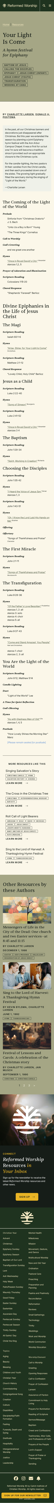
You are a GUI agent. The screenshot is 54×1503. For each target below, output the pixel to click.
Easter (7, 954)
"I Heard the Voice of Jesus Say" (24, 491)
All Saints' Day (9, 1335)
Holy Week (8, 1281)
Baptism (32, 1425)
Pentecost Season (11, 1324)
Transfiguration (15, 81)
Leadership (8, 1463)
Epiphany (10, 73)
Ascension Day (10, 1314)
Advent (6, 1238)
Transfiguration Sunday (14, 1265)
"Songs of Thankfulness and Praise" (26, 572)
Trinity (31, 1325)
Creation (7, 1399)
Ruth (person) (13, 835)
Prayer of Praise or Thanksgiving (37, 1457)
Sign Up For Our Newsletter (22, 1495)
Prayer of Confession (38, 1384)
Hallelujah (38, 954)
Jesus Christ (23, 824)
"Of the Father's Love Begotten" (24, 606)
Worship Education (37, 1347)
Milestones (34, 1238)
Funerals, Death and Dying (12, 1431)
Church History (10, 1383)
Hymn (30, 775)
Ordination (33, 1268)
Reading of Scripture (38, 1414)
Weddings (33, 1331)
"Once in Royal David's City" (22, 261)
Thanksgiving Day (24, 858)
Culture (6, 1405)
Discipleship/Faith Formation (11, 1417)
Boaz (21, 821)
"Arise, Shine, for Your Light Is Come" (27, 348)
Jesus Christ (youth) (17, 77)
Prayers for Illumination (39, 1409)
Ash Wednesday (10, 1276)
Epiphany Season (11, 1254)
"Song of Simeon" (16, 404)
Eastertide (7, 1308)
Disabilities (8, 1410)
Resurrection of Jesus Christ (18, 958)
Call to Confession (37, 1378)
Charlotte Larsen (20, 114)
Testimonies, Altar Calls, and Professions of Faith (40, 1437)
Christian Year (9, 1378)
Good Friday (8, 1297)
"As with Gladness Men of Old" (23, 719)
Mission (32, 1243)
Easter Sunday (10, 1303)
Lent (5, 1270)
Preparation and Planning (36, 1286)
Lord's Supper (35, 1450)
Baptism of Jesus (15, 65)
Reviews (32, 1309)
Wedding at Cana (15, 85)
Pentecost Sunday (11, 1319)
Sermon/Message (37, 1419)
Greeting (33, 1368)
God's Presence (22, 954)
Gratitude (7, 1438)
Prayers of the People (39, 1444)
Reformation (34, 1304)
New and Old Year (37, 1263)
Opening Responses (38, 1373)
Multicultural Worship (38, 1257)
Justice (6, 1457)
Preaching (33, 1279)
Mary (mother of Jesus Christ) (21, 831)
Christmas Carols (15, 775)
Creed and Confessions (39, 1430)
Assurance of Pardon (38, 1395)
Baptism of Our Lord (12, 1260)
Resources (17, 24)
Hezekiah (40, 821)
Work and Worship (37, 1336)
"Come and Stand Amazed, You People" (28, 642)
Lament (32, 1389)
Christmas (12, 798)
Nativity (11, 802)
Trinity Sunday (9, 1330)
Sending (32, 1463)
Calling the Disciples (18, 69)
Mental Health (35, 1233)
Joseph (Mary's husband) (19, 828)
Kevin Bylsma (17, 1007)
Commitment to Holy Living (38, 1402)
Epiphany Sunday (11, 1249)
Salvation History (15, 779)
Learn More (14, 783)
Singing (31, 779)
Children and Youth (12, 1372)
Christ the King (10, 1341)
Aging (5, 1356)
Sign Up (24, 1196)
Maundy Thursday (11, 1292)
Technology (34, 1320)
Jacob (10, 824)
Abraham (11, 821)
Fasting (6, 1424)
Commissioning (10, 1388)
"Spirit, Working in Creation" (22, 461)
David (30, 821)
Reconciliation (35, 1298)
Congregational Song (13, 1394)
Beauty (6, 1361)
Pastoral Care (35, 1274)
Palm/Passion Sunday (13, 1287)
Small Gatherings (36, 1315)
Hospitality (8, 1443)
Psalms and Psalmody (39, 1293)
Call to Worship (36, 1362)
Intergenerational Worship (34, 798)
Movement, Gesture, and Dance (38, 1250)
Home (6, 24)
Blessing (7, 1367)
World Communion (37, 1342)
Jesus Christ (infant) (33, 73)
